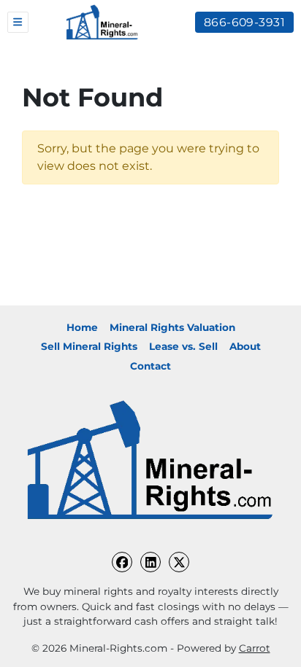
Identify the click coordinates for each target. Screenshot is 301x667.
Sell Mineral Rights (89, 346)
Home (82, 327)
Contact (150, 366)
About (245, 346)
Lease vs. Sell (183, 346)
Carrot (254, 648)
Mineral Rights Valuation (172, 327)
